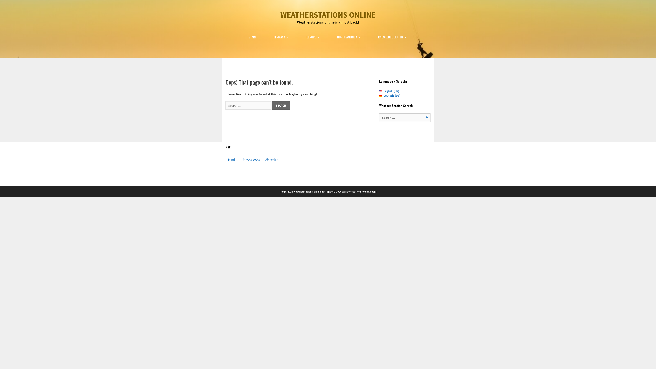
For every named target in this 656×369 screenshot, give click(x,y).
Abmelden (271, 159)
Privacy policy (251, 159)
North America (347, 37)
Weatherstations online (328, 15)
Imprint (232, 159)
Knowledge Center (390, 37)
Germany (279, 37)
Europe (311, 37)
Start (252, 37)
